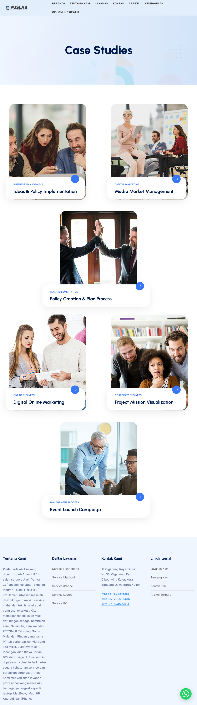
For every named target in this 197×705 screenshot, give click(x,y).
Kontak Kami (159, 586)
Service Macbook (64, 577)
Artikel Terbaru (161, 594)
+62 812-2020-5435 (115, 599)
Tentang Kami (160, 577)
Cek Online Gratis (65, 12)
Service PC (59, 603)
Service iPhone (62, 586)
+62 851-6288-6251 (115, 593)
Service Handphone (65, 569)
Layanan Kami (160, 569)
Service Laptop (62, 594)
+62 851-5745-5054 (115, 604)
